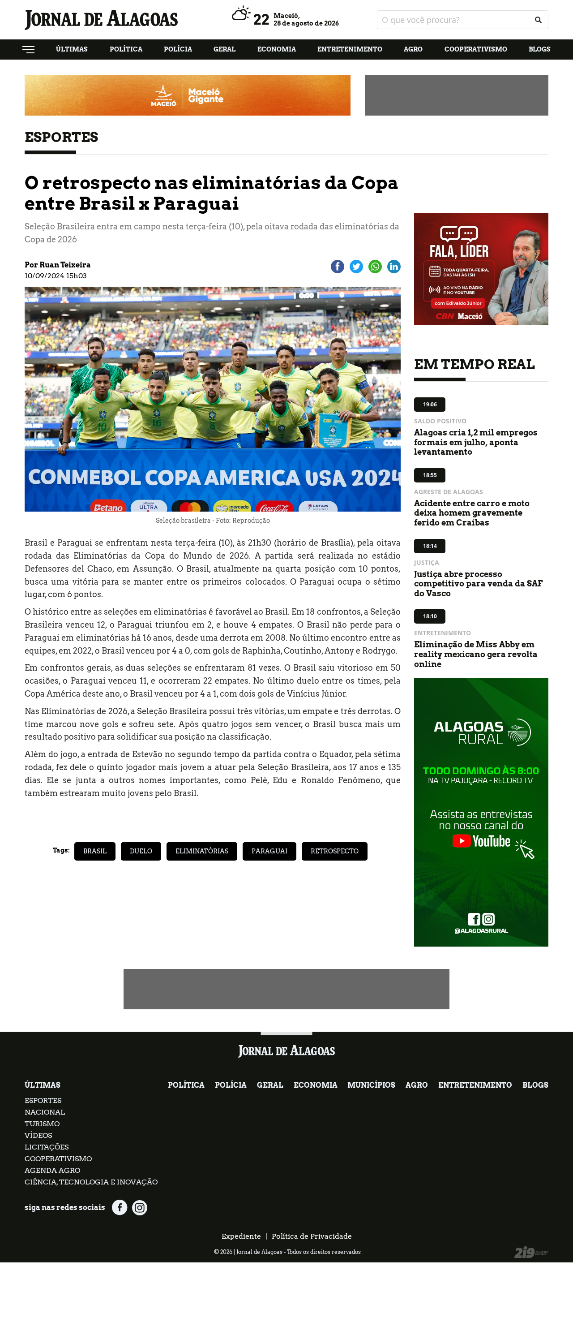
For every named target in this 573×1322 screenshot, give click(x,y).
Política (126, 49)
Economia (276, 49)
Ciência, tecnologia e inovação (91, 1182)
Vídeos (38, 1135)
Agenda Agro (52, 1170)
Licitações (46, 1147)
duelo (141, 851)
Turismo (42, 1124)
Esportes (43, 1100)
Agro (413, 49)
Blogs (540, 49)
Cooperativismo (476, 49)
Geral (224, 49)
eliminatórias (201, 851)
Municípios (371, 1085)
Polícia (178, 49)
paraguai (269, 851)
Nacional (45, 1112)
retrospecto (335, 851)
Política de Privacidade (312, 1236)
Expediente (241, 1236)
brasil (95, 851)
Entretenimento (349, 49)
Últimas (72, 49)
